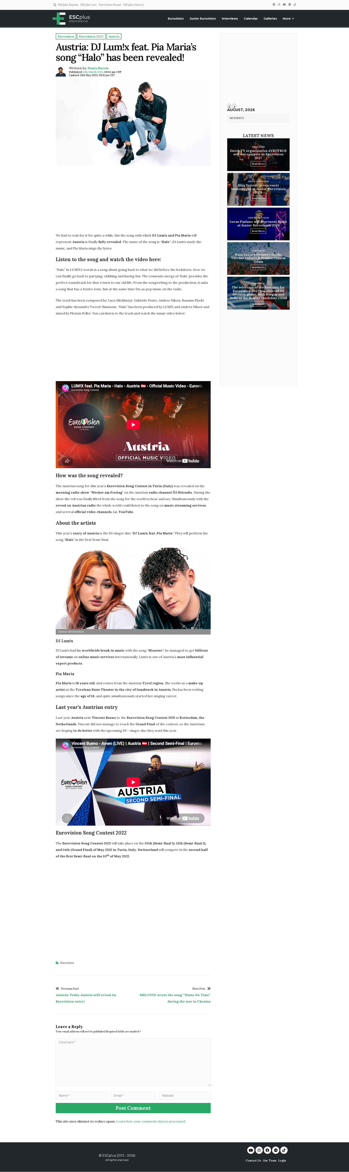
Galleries (270, 18)
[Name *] (81, 1095)
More (287, 18)
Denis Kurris (98, 68)
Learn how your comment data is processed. (151, 1121)
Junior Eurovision (203, 18)
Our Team (269, 1160)
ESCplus (109, 1155)
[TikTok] (294, 4)
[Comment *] (133, 1085)
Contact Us (253, 1160)
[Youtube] (250, 1150)
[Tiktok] (284, 1150)
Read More (258, 163)
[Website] (185, 1095)
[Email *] (133, 1095)
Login (282, 1160)
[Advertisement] (133, 200)
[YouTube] (284, 4)
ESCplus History (133, 4)
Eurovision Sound (110, 4)
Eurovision (176, 18)
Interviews (230, 18)
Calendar (251, 18)
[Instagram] (278, 4)
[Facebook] (273, 4)
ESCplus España (68, 4)
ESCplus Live (88, 4)
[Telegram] (289, 4)
